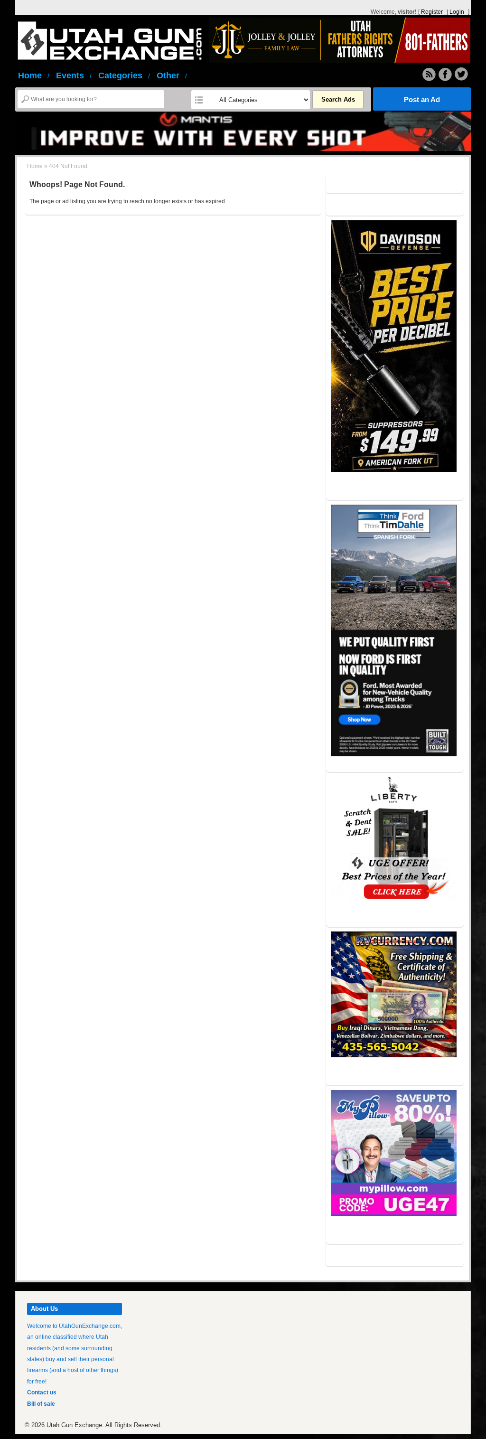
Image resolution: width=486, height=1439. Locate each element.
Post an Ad (422, 99)
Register (432, 12)
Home (33, 75)
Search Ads (338, 99)
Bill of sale (41, 1404)
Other (172, 75)
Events (74, 75)
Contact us (41, 1392)
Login (456, 12)
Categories (124, 75)
